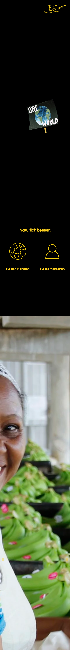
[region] (35, 253)
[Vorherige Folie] (3, 559)
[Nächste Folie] (67, 559)
